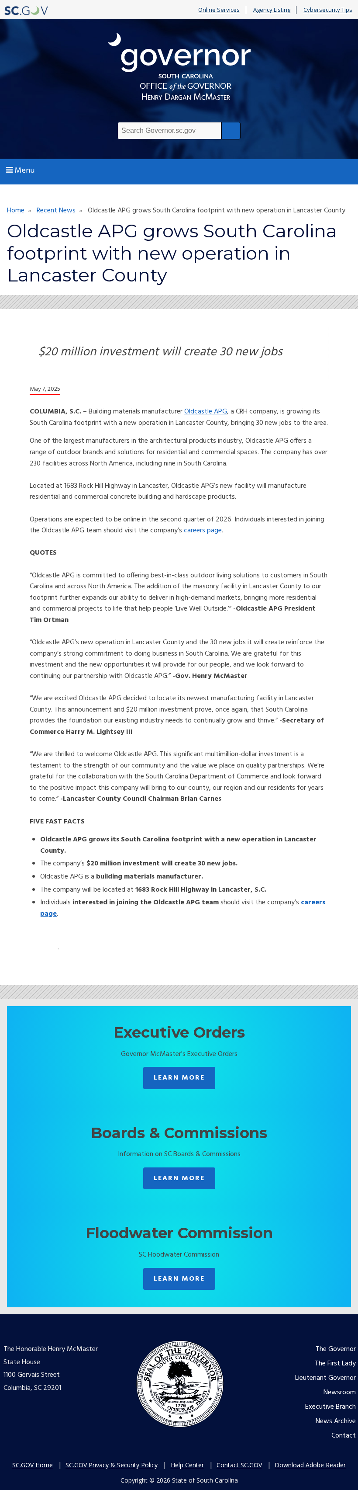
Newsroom (340, 1392)
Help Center (187, 1465)
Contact (343, 1435)
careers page (203, 530)
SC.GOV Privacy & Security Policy (111, 1465)
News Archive (336, 1421)
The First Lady (335, 1363)
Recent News (56, 210)
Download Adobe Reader (310, 1465)
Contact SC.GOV (239, 1465)
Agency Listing (271, 10)
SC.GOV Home (32, 1465)
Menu (24, 170)
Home (15, 210)
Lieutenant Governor (325, 1378)
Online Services (219, 10)
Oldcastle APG (205, 411)
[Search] (231, 130)
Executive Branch (330, 1407)
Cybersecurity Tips (327, 10)
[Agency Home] (179, 69)
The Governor (336, 1349)
